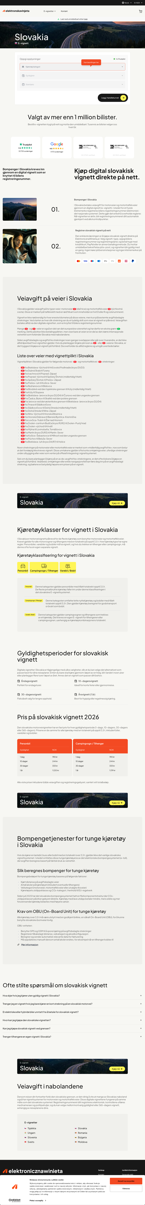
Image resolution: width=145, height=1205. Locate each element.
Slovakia (82, 1128)
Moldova (82, 1141)
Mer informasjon (29, 944)
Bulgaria (82, 1137)
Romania (82, 1132)
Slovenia (32, 1137)
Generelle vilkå (127, 1174)
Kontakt (64, 11)
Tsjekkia (32, 1128)
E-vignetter (49, 11)
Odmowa (126, 1188)
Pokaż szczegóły (36, 1200)
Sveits (31, 1141)
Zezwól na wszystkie (126, 1181)
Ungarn (31, 1132)
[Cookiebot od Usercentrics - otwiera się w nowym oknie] (15, 1200)
